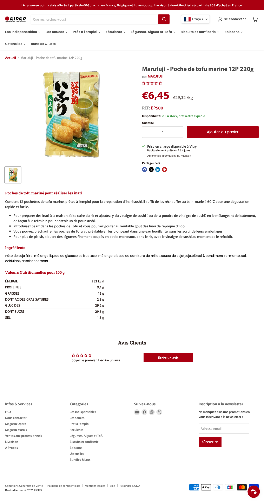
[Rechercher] (164, 19)
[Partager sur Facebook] (144, 169)
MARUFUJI (155, 76)
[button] (152, 82)
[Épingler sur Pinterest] (164, 169)
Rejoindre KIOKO (130, 486)
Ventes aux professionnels (23, 435)
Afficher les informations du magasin (169, 155)
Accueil (10, 57)
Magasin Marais (16, 429)
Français (197, 18)
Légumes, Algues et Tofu (152, 31)
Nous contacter (16, 417)
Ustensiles (14, 43)
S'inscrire (210, 441)
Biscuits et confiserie (199, 31)
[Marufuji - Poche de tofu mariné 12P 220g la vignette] (13, 175)
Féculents (114, 31)
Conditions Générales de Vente (24, 486)
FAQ (8, 411)
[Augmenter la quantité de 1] (178, 132)
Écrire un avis (168, 357)
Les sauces (55, 31)
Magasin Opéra (15, 423)
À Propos (11, 447)
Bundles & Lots (43, 43)
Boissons (232, 31)
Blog (112, 486)
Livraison (11, 441)
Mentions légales (95, 486)
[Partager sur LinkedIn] (157, 169)
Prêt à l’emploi (85, 31)
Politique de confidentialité (63, 486)
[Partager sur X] (151, 169)
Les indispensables (21, 31)
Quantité (148, 122)
